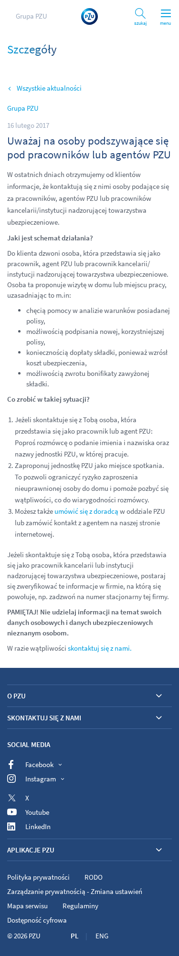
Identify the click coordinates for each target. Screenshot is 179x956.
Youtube (37, 812)
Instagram (40, 778)
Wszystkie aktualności (49, 88)
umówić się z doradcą (85, 511)
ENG (101, 935)
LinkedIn (38, 826)
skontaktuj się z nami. (100, 648)
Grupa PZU (31, 16)
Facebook (39, 764)
